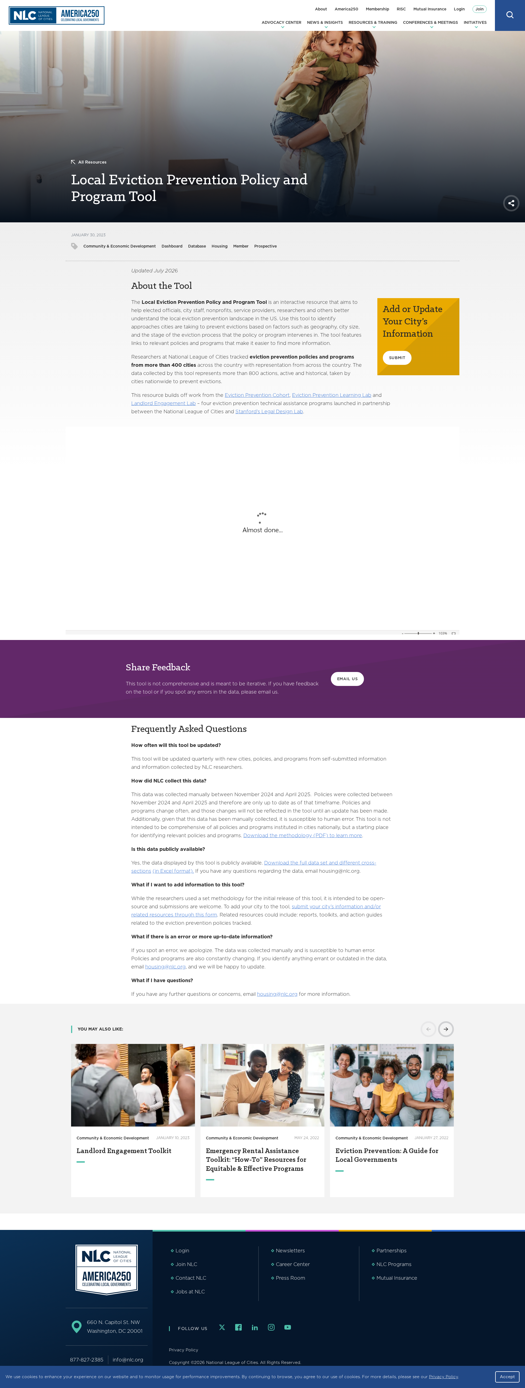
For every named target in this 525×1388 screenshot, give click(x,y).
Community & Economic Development (119, 246)
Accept (507, 1376)
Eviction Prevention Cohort (257, 395)
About (321, 9)
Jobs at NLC (190, 1291)
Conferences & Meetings (430, 22)
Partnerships (392, 1250)
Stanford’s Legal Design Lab (269, 411)
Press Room (290, 1278)
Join (480, 9)
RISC (401, 9)
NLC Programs (394, 1264)
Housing (220, 246)
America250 (346, 9)
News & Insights (325, 22)
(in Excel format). (173, 871)
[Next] (446, 1029)
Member (241, 246)
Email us (347, 679)
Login (459, 9)
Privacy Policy (443, 1376)
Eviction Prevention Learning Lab (331, 395)
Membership (377, 9)
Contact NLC (191, 1278)
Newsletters (290, 1250)
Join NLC (186, 1264)
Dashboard (172, 246)
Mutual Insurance (429, 9)
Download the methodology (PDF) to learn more (302, 835)
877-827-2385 (86, 1360)
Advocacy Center (281, 22)
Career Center (293, 1264)
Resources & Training (373, 22)
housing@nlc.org (165, 967)
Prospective (265, 246)
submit (397, 358)
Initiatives (475, 22)
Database (197, 246)
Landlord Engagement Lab (163, 403)
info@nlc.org (128, 1360)
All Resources (92, 162)
